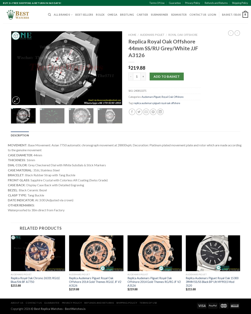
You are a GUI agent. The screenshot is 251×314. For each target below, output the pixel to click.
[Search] (49, 14)
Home (132, 34)
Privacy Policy (192, 2)
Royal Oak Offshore (182, 34)
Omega (112, 14)
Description (20, 135)
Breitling (127, 14)
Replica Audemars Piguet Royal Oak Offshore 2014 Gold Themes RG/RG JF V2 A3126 (154, 281)
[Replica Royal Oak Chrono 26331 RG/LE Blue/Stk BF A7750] (38, 253)
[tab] (20, 135)
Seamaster (179, 14)
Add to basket (167, 76)
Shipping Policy (240, 2)
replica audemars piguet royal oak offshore (157, 103)
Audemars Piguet (152, 34)
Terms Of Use (157, 2)
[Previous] (18, 68)
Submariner (159, 14)
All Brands (62, 14)
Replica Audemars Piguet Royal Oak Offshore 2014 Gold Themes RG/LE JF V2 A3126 (95, 281)
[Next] (115, 68)
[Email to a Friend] (146, 112)
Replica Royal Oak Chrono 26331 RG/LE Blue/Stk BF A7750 (35, 279)
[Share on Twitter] (139, 112)
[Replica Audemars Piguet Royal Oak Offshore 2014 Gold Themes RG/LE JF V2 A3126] (96, 253)
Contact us (197, 14)
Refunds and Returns (216, 2)
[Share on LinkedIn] (160, 112)
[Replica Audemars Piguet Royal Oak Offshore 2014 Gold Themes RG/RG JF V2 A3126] (154, 253)
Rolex (100, 14)
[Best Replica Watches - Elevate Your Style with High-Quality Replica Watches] (22, 14)
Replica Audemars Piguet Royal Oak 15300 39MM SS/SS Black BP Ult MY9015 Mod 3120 (212, 281)
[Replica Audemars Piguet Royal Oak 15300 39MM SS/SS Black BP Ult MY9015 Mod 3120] (213, 253)
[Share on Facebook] (132, 112)
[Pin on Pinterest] (153, 112)
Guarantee (175, 2)
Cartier (142, 14)
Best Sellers (84, 14)
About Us (17, 302)
